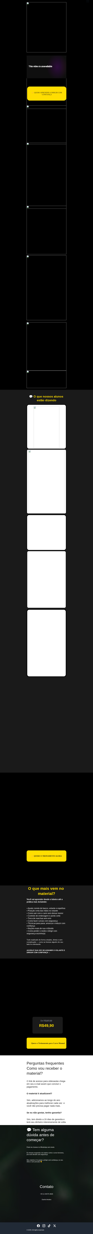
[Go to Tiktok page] (49, 1225)
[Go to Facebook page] (38, 1225)
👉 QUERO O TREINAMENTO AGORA (46, 856)
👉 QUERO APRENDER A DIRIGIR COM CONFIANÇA (47, 94)
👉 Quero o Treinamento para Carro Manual (46, 1043)
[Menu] (87, 1)
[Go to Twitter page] (54, 1225)
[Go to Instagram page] (43, 1225)
